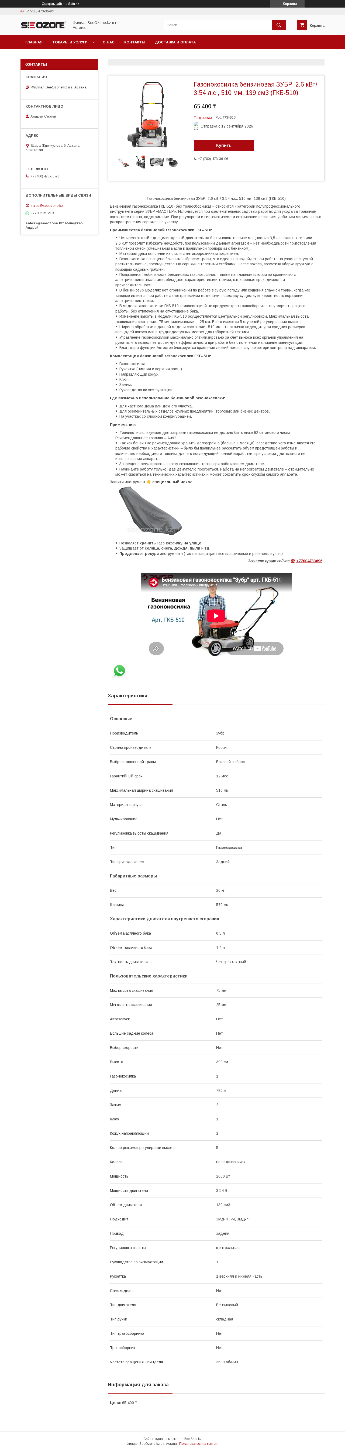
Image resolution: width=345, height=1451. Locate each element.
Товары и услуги (70, 42)
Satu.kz (196, 1439)
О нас (109, 42)
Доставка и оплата (175, 42)
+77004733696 (309, 561)
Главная (34, 42)
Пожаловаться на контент (199, 1444)
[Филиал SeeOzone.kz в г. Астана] (43, 28)
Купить (224, 145)
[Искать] (279, 25)
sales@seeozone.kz (47, 205)
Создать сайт (52, 4)
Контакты (134, 42)
